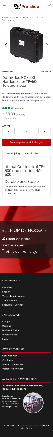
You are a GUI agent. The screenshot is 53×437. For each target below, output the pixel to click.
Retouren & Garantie (13, 304)
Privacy (6, 339)
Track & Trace (9, 300)
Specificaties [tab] (31, 153)
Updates (6, 325)
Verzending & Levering (13, 296)
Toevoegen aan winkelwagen (26, 142)
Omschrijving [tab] (12, 153)
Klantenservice (10, 355)
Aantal (6, 126)
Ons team (7, 360)
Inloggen (6, 321)
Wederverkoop (9, 334)
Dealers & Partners (11, 330)
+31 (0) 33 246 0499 (10, 404)
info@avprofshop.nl (10, 406)
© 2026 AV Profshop (12, 425)
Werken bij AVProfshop (13, 364)
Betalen (6, 291)
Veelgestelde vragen (13, 368)
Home (5, 17)
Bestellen (7, 287)
